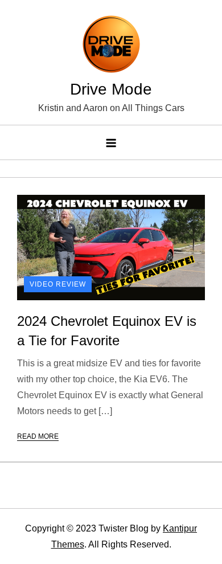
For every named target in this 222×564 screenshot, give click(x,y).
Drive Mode (111, 89)
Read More (38, 436)
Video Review (58, 284)
